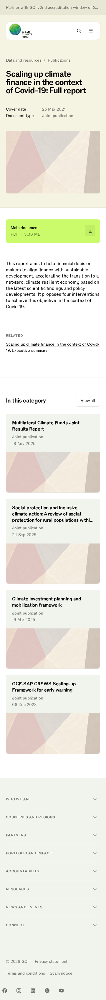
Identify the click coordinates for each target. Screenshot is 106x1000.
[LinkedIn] (33, 990)
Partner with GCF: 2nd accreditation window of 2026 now (53, 7)
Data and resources (23, 60)
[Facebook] (4, 990)
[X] (47, 990)
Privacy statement (51, 961)
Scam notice (61, 973)
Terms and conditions (25, 973)
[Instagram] (18, 990)
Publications (59, 60)
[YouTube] (61, 990)
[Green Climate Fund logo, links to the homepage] (26, 31)
